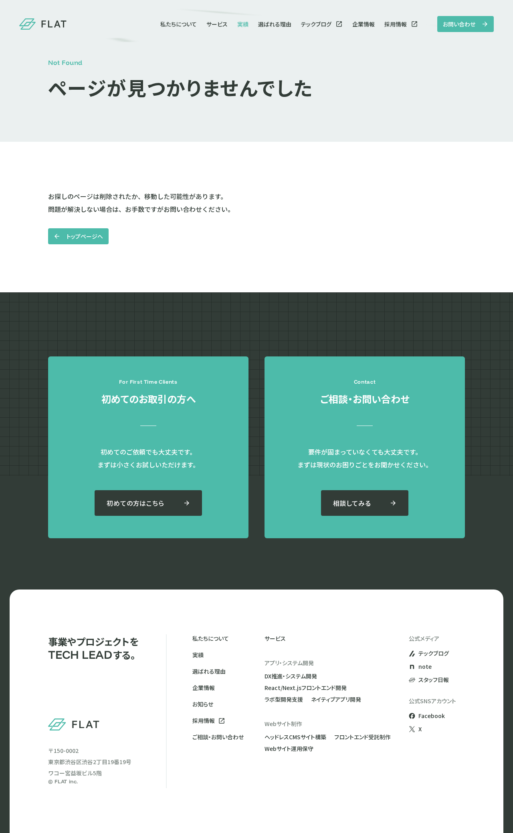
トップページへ (85, 236)
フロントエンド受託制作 (362, 737)
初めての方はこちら (135, 503)
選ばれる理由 (274, 24)
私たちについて (178, 24)
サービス (217, 24)
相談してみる (352, 503)
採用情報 (395, 24)
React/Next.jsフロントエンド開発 (306, 688)
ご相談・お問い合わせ (218, 737)
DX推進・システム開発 (291, 676)
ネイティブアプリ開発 (336, 699)
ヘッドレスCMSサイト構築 (295, 737)
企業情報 (363, 24)
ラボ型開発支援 (284, 699)
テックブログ (316, 24)
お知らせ (202, 704)
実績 (242, 24)
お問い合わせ (459, 24)
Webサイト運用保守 (289, 748)
